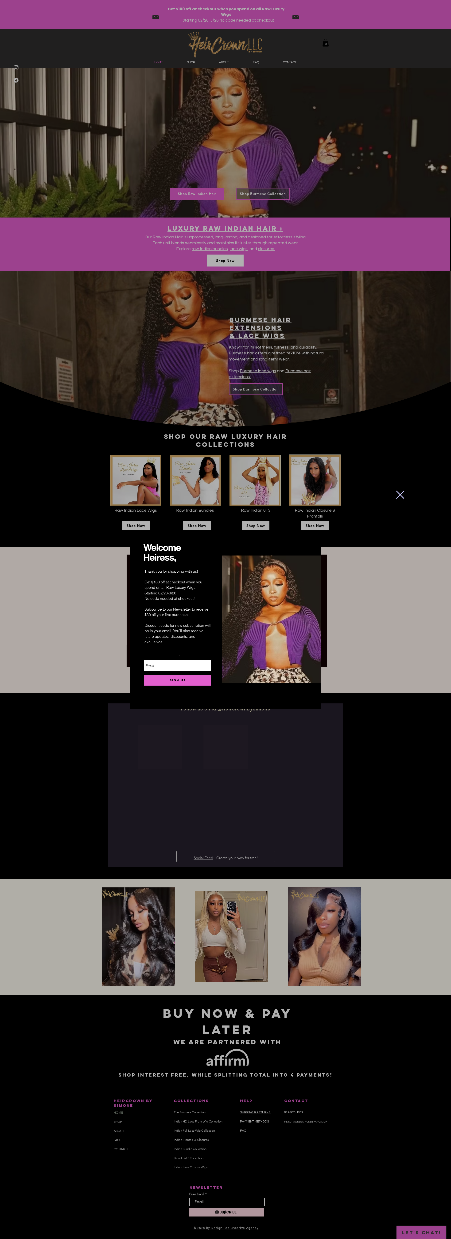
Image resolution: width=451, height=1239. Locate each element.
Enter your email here (161, 656)
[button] (400, 494)
